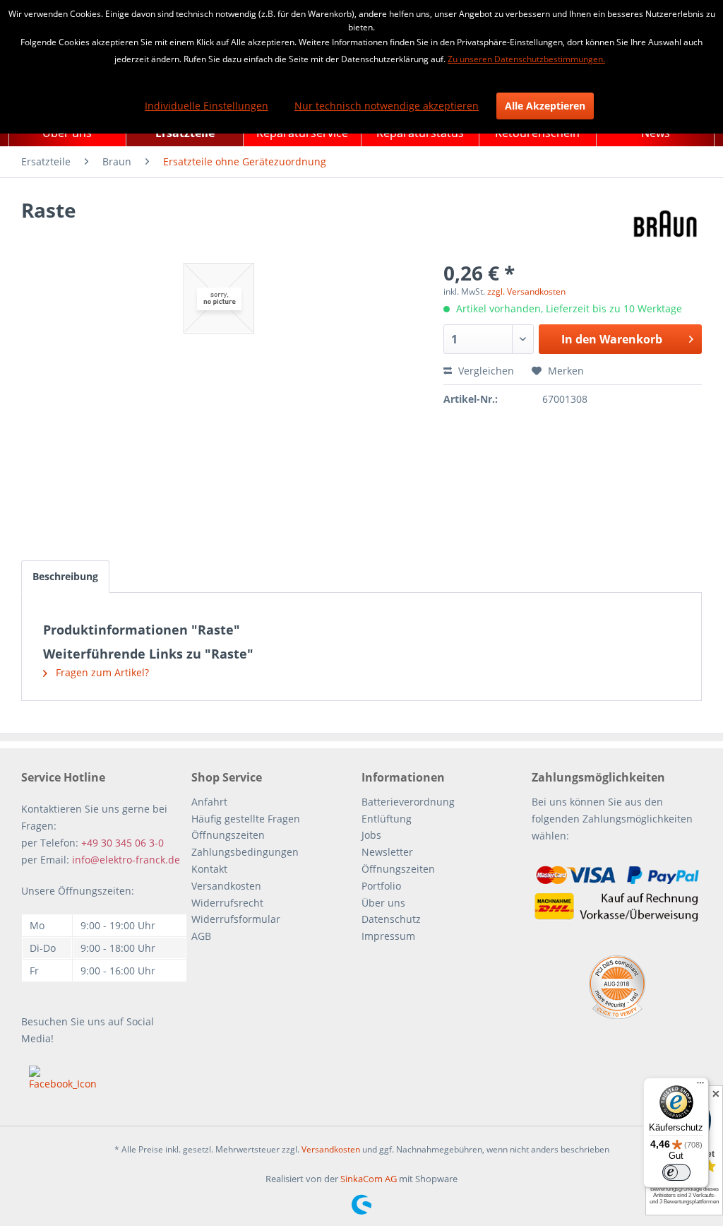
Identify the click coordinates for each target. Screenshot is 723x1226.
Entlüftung (387, 818)
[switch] (676, 1172)
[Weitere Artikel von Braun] (665, 224)
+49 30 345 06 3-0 (122, 842)
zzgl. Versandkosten (526, 291)
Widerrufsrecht (227, 902)
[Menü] (700, 1086)
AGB (201, 936)
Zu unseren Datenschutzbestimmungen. (526, 59)
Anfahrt (209, 801)
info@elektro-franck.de (126, 859)
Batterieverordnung (408, 801)
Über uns (383, 902)
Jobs (371, 835)
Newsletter (387, 852)
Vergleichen (484, 370)
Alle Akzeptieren (545, 105)
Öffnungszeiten (228, 835)
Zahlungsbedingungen (245, 852)
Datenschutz (391, 919)
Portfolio (381, 885)
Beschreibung (65, 576)
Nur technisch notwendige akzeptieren (386, 105)
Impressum (388, 936)
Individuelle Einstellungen (206, 105)
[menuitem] (46, 161)
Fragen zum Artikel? (101, 672)
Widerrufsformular (235, 919)
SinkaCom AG (368, 1178)
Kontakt (209, 869)
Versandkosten (226, 885)
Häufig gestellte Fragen (245, 818)
